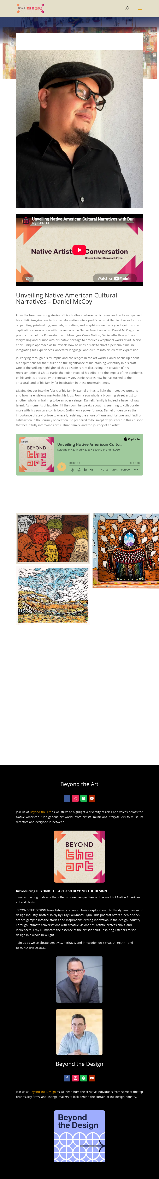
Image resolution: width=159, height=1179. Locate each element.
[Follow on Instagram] (75, 798)
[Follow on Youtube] (92, 798)
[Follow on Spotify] (83, 798)
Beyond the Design (43, 1092)
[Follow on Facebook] (67, 798)
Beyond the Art (40, 812)
